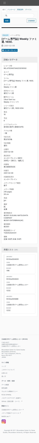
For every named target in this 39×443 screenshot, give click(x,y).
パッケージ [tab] (11, 9)
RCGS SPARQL (6, 395)
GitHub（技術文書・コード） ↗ (12, 401)
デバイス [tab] (28, 9)
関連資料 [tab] (20, 9)
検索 (7, 21)
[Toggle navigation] (4, 3)
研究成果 (4, 388)
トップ (4, 366)
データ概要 (5, 385)
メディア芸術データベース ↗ (11, 413)
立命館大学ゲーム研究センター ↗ (13, 410)
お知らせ (4, 373)
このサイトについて (8, 369)
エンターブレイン (10, 50)
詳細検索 (31, 21)
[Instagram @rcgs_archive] (4, 421)
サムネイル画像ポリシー (10, 391)
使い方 (4, 376)
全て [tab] (4, 9)
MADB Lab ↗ (6, 416)
